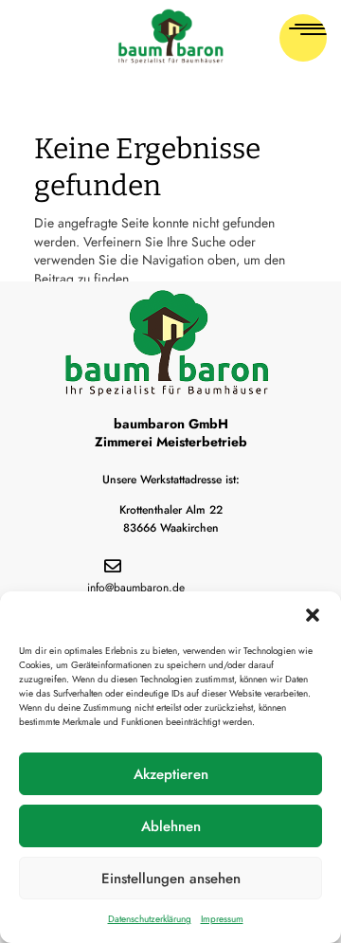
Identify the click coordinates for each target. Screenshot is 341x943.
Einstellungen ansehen (171, 878)
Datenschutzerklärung (149, 919)
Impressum (222, 919)
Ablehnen (171, 826)
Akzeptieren (171, 774)
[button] (312, 615)
